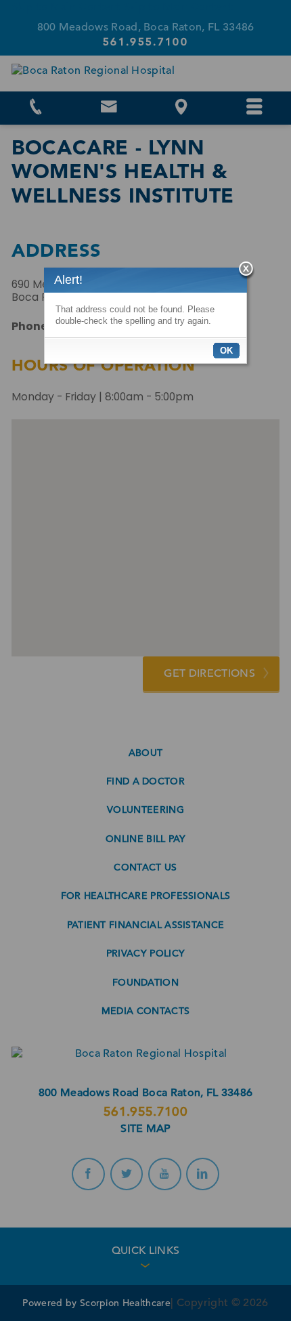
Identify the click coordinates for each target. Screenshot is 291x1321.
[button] (226, 350)
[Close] (246, 270)
